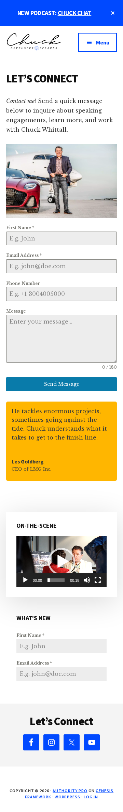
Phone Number (23, 283)
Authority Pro (70, 790)
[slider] (56, 580)
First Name (20, 227)
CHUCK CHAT (75, 13)
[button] (61, 561)
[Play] (25, 580)
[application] (61, 561)
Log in (91, 796)
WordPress (68, 796)
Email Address (24, 255)
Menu (102, 42)
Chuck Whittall (34, 46)
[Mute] (86, 580)
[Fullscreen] (97, 580)
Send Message (61, 384)
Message (16, 311)
